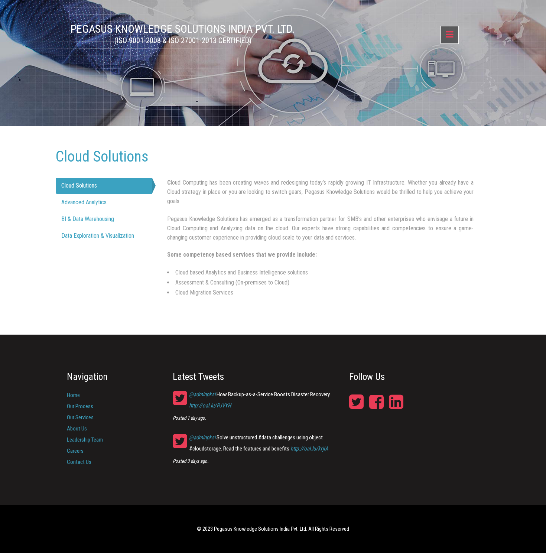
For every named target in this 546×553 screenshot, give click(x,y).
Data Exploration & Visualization (97, 235)
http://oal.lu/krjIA (309, 448)
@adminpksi (202, 394)
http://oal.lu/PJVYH (210, 405)
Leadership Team (85, 439)
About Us (77, 428)
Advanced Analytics (84, 202)
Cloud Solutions (79, 185)
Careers (75, 451)
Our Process (80, 406)
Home (73, 395)
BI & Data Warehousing (87, 218)
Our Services (80, 417)
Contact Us (79, 462)
